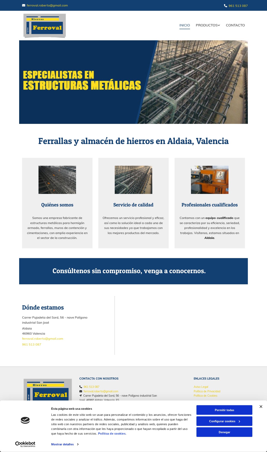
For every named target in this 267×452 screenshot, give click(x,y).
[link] (205, 25)
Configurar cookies (222, 421)
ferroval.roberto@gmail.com (47, 5)
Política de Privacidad (207, 391)
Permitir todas (224, 410)
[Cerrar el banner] (261, 406)
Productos (207, 25)
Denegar (224, 432)
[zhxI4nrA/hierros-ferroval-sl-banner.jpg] (133, 82)
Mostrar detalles (62, 444)
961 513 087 (238, 6)
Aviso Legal (201, 387)
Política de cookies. (112, 433)
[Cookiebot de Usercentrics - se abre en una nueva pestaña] (25, 444)
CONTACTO (235, 25)
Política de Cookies (205, 395)
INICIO (184, 25)
